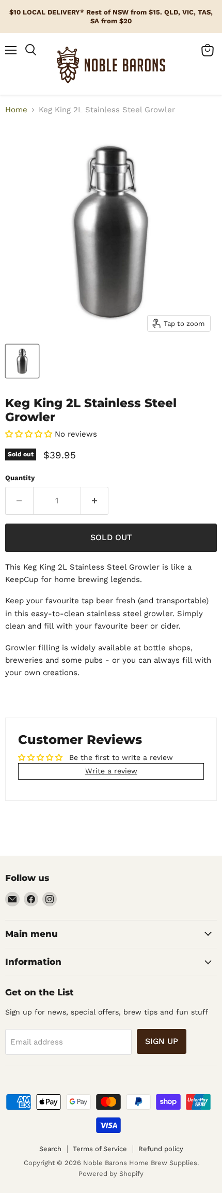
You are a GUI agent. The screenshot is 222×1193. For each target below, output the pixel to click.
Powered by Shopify (111, 1173)
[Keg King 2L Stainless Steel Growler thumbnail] (22, 361)
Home (16, 110)
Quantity (20, 478)
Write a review (111, 771)
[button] (28, 434)
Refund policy (160, 1149)
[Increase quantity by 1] (95, 501)
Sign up (161, 1041)
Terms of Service (100, 1149)
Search (50, 1149)
